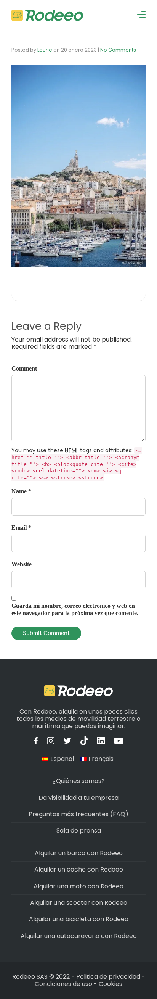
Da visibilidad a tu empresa (78, 797)
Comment (24, 368)
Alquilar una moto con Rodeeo (78, 886)
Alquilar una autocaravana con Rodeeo (79, 935)
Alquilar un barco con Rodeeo (79, 853)
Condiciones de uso (63, 984)
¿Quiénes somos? (79, 781)
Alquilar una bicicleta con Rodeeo (78, 919)
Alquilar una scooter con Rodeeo (78, 902)
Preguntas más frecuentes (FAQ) (78, 814)
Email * (21, 527)
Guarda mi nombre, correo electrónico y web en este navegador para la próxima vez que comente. (74, 609)
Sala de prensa (78, 830)
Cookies (110, 984)
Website (21, 564)
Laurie (44, 49)
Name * (21, 491)
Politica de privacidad (109, 976)
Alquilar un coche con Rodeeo (78, 869)
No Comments (118, 49)
